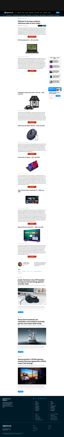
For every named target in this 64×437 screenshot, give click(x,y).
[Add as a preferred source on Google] (40, 25)
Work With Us (34, 427)
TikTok (40, 398)
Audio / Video (37, 406)
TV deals (33, 211)
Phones (36, 401)
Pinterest (42, 398)
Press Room (49, 427)
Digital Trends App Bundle (54, 419)
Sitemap (49, 428)
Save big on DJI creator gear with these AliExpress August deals (56, 62)
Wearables (52, 403)
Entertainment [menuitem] (31, 12)
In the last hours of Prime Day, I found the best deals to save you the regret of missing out (56, 67)
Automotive (37, 410)
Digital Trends (7, 13)
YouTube (38, 398)
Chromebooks (24, 271)
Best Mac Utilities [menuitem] (23, 15)
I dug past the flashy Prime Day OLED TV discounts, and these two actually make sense (56, 82)
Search (61, 12)
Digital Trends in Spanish (54, 418)
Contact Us (36, 415)
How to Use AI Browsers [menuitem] (35, 15)
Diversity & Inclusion (35, 428)
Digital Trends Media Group (7, 433)
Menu (3, 12)
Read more (20, 312)
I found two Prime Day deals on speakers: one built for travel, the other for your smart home (56, 77)
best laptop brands (30, 58)
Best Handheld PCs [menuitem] (29, 15)
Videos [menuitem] (49, 12)
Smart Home (37, 407)
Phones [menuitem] (23, 12)
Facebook (33, 398)
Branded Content (53, 415)
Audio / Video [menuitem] (37, 12)
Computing (36, 403)
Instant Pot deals (35, 113)
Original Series (53, 410)
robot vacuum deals (26, 151)
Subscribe (58, 95)
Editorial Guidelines (37, 418)
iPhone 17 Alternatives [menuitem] (43, 15)
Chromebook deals (29, 60)
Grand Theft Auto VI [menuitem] (9, 15)
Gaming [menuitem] (26, 12)
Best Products (52, 407)
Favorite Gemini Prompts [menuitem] (50, 15)
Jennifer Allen (20, 25)
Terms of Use (34, 430)
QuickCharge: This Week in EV (38, 271)
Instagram (35, 398)
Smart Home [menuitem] (45, 12)
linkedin (23, 265)
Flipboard (45, 398)
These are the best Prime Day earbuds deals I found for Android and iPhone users (56, 72)
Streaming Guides (53, 406)
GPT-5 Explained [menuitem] (57, 15)
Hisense (28, 271)
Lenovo (31, 271)
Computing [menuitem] (19, 12)
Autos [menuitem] (41, 12)
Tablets (52, 401)
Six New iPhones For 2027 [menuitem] (16, 15)
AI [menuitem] (15, 12)
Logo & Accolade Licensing (38, 419)
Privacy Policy (51, 97)
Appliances (19, 271)
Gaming (36, 404)
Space (51, 404)
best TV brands (28, 210)
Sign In (58, 12)
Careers (34, 425)
